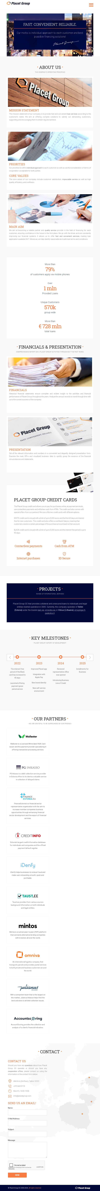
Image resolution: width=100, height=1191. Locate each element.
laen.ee (41, 610)
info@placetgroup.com (22, 1096)
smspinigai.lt (79, 610)
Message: (11, 1140)
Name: (10, 1108)
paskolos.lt (50, 613)
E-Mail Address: (14, 1119)
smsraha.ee (50, 610)
